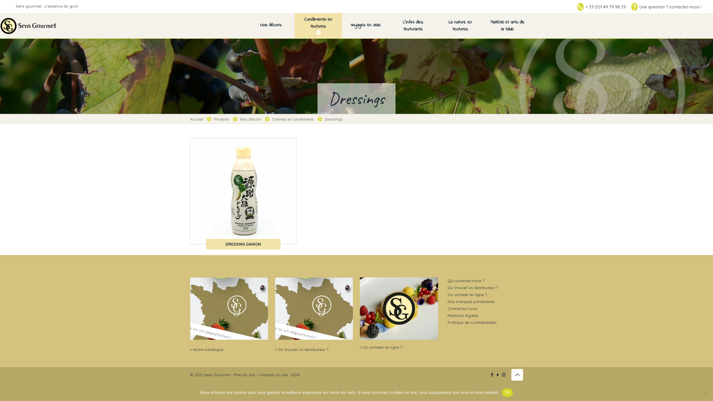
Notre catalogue (208, 349)
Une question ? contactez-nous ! (670, 6)
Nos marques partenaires (471, 301)
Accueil (196, 119)
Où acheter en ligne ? (382, 347)
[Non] (706, 392)
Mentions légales (463, 315)
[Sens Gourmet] (28, 25)
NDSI (295, 374)
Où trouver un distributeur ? (303, 349)
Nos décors (250, 119)
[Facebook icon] (492, 374)
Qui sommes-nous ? (466, 280)
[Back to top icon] (517, 375)
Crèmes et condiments (293, 119)
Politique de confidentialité (472, 322)
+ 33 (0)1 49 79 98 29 (605, 6)
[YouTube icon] (498, 374)
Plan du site (244, 374)
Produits (221, 119)
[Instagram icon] (504, 374)
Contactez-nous (462, 308)
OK (507, 392)
